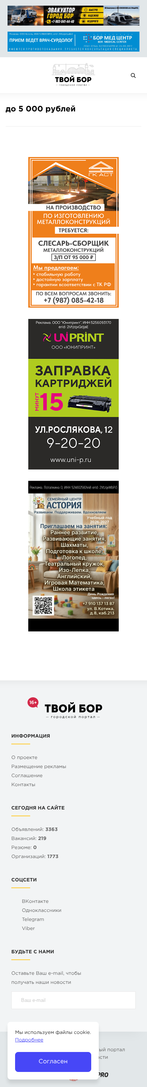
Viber (28, 929)
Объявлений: (34, 830)
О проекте (24, 758)
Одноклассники (41, 911)
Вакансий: (28, 839)
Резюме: (24, 848)
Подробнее (29, 1040)
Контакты (23, 785)
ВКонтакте (35, 902)
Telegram (33, 920)
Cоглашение (27, 776)
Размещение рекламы (38, 767)
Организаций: (34, 857)
